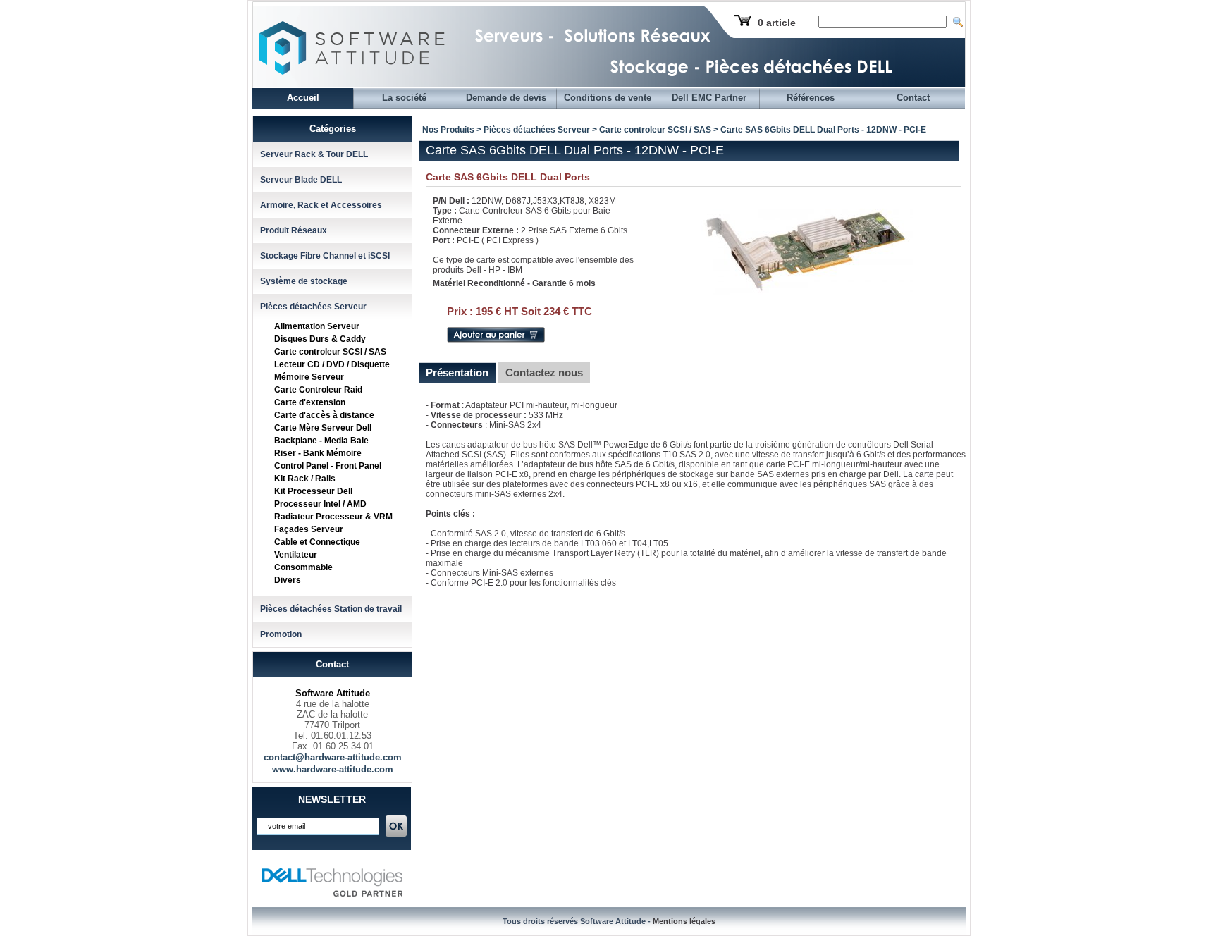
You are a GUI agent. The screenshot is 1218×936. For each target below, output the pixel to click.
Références (811, 97)
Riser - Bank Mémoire (318, 453)
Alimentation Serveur (316, 326)
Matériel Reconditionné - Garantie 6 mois (514, 283)
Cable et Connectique (317, 542)
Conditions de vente (607, 97)
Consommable (303, 567)
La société (404, 97)
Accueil (303, 97)
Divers (287, 580)
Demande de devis (506, 97)
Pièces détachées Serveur (313, 307)
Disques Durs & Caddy (320, 339)
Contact (913, 97)
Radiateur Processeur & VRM (333, 517)
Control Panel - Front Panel (327, 466)
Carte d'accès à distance (324, 415)
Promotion (281, 634)
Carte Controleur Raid (318, 390)
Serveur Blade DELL (301, 180)
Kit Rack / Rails (305, 479)
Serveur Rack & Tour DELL (314, 154)
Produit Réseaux (293, 230)
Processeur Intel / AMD (320, 504)
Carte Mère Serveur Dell (322, 428)
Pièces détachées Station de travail (331, 609)
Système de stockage (303, 281)
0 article (777, 22)
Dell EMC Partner (709, 97)
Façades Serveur (308, 529)
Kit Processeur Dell (313, 491)
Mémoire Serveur (309, 377)
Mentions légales (684, 921)
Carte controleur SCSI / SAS (330, 352)
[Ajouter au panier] (496, 340)
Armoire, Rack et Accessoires (321, 205)
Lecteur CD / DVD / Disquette (332, 364)
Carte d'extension (309, 402)
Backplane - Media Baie (321, 440)
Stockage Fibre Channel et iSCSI (325, 256)
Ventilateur (295, 555)
